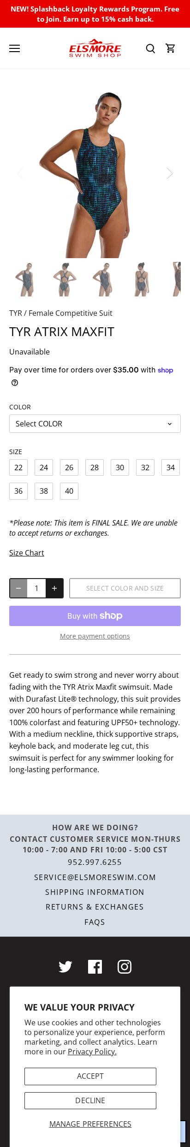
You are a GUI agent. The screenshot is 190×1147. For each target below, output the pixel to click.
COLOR (20, 407)
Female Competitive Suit (71, 313)
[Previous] (20, 172)
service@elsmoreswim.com (95, 877)
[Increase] (54, 588)
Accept (90, 1076)
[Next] (169, 172)
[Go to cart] (170, 48)
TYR (15, 313)
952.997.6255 (95, 862)
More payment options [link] (95, 636)
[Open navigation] (14, 48)
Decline (90, 1100)
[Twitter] (65, 967)
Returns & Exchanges (95, 907)
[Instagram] (124, 967)
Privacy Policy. (92, 1051)
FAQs (94, 922)
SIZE (15, 451)
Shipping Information (95, 892)
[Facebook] (95, 967)
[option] (95, 172)
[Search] (150, 48)
